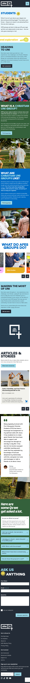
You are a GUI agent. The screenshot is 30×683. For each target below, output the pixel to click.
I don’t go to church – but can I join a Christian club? (12, 532)
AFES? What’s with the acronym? (11, 546)
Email (5, 588)
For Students (4, 638)
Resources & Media (6, 655)
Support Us (4, 657)
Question (3, 595)
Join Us (3, 660)
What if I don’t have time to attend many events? (14, 552)
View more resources (8, 365)
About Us (3, 641)
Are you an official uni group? (10, 518)
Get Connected (5, 653)
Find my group (6, 133)
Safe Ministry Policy (6, 643)
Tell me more (6, 311)
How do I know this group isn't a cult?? (13, 559)
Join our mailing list (8, 610)
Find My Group (5, 636)
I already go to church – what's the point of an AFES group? (13, 539)
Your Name (4, 581)
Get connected (6, 66)
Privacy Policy (4, 645)
